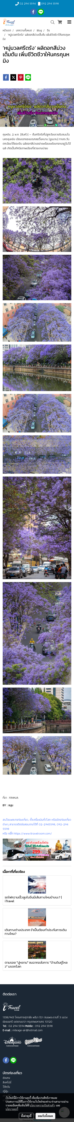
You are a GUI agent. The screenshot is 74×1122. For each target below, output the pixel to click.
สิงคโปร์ (7, 1082)
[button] (51, 22)
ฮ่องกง (6, 1078)
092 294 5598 (50, 3)
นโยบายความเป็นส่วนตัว (42, 1105)
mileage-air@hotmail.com (27, 1030)
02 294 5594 (28, 3)
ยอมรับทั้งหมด (45, 1116)
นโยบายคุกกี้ (12, 1109)
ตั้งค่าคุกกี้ (26, 1116)
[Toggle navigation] (69, 22)
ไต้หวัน (6, 1087)
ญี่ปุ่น (5, 1091)
